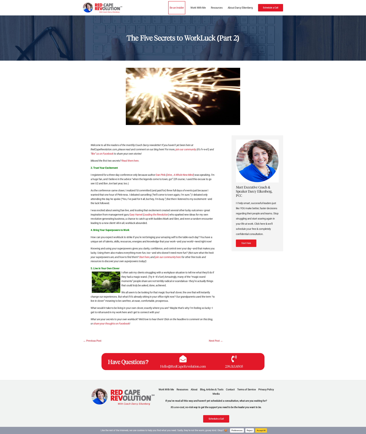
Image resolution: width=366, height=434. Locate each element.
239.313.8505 (234, 366)
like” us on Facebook (103, 153)
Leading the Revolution (156, 214)
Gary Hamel (136, 214)
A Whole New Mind (183, 174)
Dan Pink (161, 174)
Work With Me (198, 7)
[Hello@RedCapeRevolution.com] (183, 358)
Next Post (216, 340)
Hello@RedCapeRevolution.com (183, 366)
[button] (270, 7)
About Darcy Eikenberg (240, 7)
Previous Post (92, 340)
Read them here (130, 160)
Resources (216, 7)
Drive (169, 174)
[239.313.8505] (234, 358)
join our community (186, 149)
